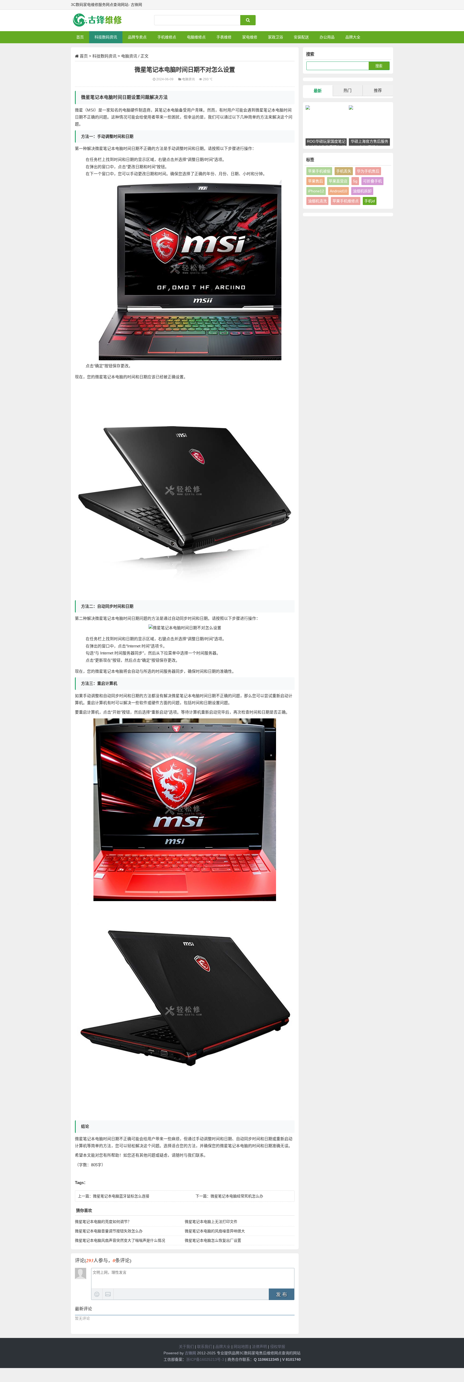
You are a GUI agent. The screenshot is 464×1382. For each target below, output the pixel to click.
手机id (369, 201)
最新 (318, 90)
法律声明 (259, 1346)
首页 (80, 37)
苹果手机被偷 (319, 171)
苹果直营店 (338, 181)
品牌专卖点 (137, 37)
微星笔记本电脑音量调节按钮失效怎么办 (109, 1231)
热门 (347, 90)
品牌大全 (352, 37)
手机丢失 (343, 171)
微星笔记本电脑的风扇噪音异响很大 (215, 1231)
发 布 (281, 1294)
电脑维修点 (196, 37)
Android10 (338, 191)
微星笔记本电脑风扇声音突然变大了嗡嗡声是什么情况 (120, 1240)
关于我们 (186, 1346)
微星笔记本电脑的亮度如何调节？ (103, 1221)
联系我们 (204, 1346)
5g (355, 181)
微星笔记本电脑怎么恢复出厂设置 (213, 1240)
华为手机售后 (368, 171)
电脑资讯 (129, 56)
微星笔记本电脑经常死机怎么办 (237, 1196)
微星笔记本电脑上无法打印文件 (211, 1221)
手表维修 (223, 37)
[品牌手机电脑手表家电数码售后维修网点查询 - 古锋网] (99, 20)
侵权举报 (277, 1346)
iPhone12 (316, 191)
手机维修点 (166, 37)
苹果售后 (315, 181)
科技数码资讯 (106, 37)
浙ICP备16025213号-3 (205, 1359)
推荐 (378, 90)
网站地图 (241, 1346)
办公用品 (327, 37)
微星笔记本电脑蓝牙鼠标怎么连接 (121, 1196)
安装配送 (301, 37)
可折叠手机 (372, 181)
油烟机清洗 (317, 201)
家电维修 (249, 37)
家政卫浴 (275, 37)
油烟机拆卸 (362, 191)
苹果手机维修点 (345, 201)
